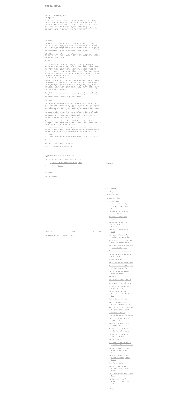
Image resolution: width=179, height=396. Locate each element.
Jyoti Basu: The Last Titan (120, 283)
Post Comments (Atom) (65, 236)
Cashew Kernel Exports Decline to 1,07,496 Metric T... (121, 294)
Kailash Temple (115, 340)
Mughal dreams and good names (121, 263)
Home (73, 232)
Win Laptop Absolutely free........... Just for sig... (120, 206)
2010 (110, 192)
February (113, 198)
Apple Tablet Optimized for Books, (66, 163)
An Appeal (113, 277)
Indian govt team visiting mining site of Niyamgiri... (119, 224)
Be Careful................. (120, 251)
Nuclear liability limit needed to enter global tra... (119, 358)
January (112, 202)
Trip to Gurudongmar (117, 363)
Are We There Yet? (116, 260)
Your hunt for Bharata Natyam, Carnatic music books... (119, 369)
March (111, 195)
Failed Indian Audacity (118, 299)
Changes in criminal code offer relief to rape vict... (119, 350)
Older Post (97, 232)
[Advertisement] (115, 49)
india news (53, 6)
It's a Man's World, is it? (120, 280)
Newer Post (49, 232)
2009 (110, 389)
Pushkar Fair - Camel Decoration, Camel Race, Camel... (119, 381)
